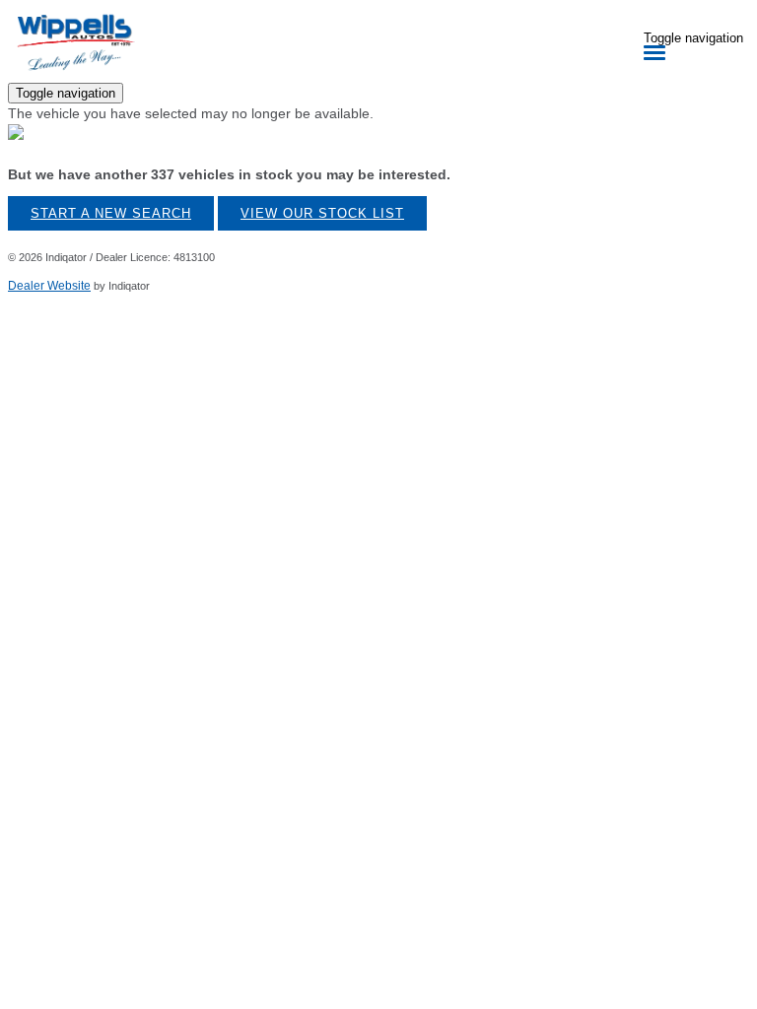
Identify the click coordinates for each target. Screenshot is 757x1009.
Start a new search (111, 213)
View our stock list (322, 213)
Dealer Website (49, 286)
